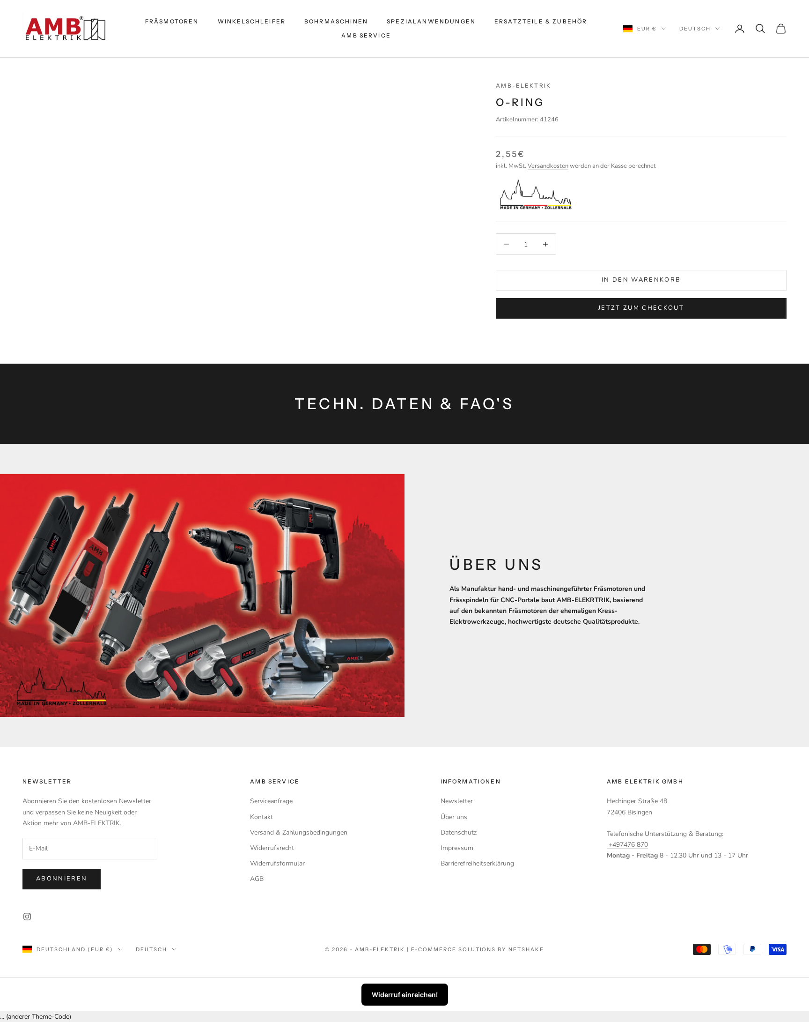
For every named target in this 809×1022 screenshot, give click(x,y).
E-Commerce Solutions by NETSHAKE (477, 949)
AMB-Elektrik (523, 85)
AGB (257, 878)
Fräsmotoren (172, 21)
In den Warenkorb (641, 280)
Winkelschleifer (252, 21)
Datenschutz (459, 832)
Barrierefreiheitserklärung (477, 863)
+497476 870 (627, 844)
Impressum (457, 847)
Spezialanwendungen (431, 21)
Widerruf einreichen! (405, 995)
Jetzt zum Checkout (641, 308)
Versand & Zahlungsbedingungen (298, 832)
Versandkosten (548, 166)
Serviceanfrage (271, 801)
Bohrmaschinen (336, 21)
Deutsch (695, 28)
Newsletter (457, 801)
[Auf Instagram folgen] (27, 916)
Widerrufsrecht (272, 847)
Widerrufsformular (277, 863)
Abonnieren (61, 878)
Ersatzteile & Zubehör (540, 21)
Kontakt (261, 817)
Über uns (454, 817)
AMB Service (366, 35)
